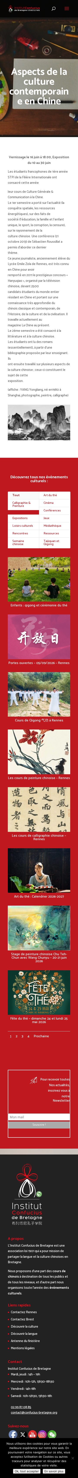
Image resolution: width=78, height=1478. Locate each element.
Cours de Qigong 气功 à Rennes (39, 720)
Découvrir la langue (24, 1334)
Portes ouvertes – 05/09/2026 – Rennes (39, 663)
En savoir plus (53, 1471)
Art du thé (50, 495)
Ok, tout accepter (27, 1471)
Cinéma (49, 503)
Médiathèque (52, 525)
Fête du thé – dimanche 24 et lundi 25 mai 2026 (39, 1020)
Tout (16, 495)
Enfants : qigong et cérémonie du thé (39, 605)
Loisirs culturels (22, 525)
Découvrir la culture (24, 1326)
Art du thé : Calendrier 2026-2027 (39, 897)
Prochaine (41, 1036)
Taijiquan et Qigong (51, 543)
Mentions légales (23, 1348)
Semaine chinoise (18, 543)
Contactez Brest (22, 1319)
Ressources (51, 533)
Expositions (20, 518)
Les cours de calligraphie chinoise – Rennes (39, 837)
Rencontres (20, 533)
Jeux (46, 518)
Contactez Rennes (24, 1312)
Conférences (52, 510)
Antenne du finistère (25, 1341)
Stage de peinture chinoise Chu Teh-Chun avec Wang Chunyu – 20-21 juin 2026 (39, 957)
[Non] (72, 1458)
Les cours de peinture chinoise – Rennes (39, 778)
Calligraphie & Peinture (21, 505)
